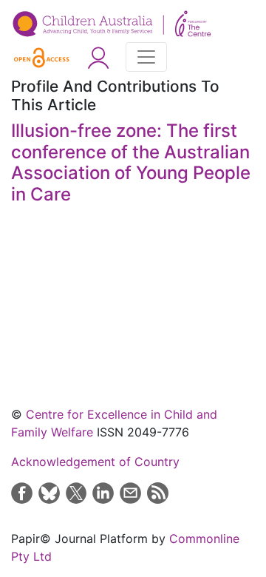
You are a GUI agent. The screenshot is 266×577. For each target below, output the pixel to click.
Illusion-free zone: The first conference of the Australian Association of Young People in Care (130, 162)
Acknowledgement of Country (95, 461)
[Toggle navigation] (146, 57)
